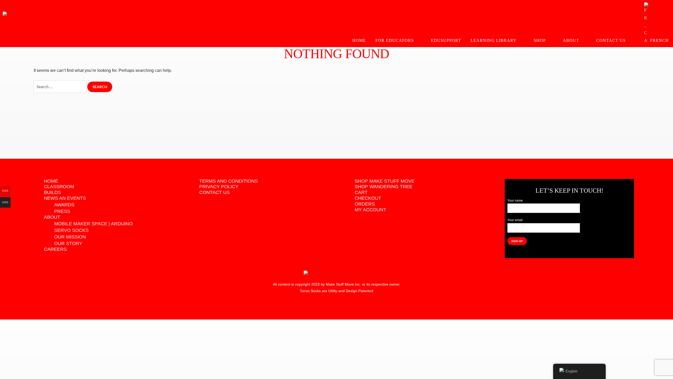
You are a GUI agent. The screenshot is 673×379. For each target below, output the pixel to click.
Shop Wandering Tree (383, 186)
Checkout (368, 198)
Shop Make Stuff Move (385, 181)
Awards (64, 204)
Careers (55, 249)
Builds (52, 192)
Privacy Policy (218, 186)
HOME (359, 40)
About (571, 40)
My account (370, 209)
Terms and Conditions (228, 181)
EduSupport (446, 40)
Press (62, 211)
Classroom (59, 186)
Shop (540, 40)
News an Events (65, 198)
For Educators (394, 40)
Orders (365, 204)
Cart (361, 192)
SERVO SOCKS (71, 230)
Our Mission (70, 237)
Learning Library (494, 40)
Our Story (68, 243)
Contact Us (611, 40)
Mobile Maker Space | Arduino (93, 223)
